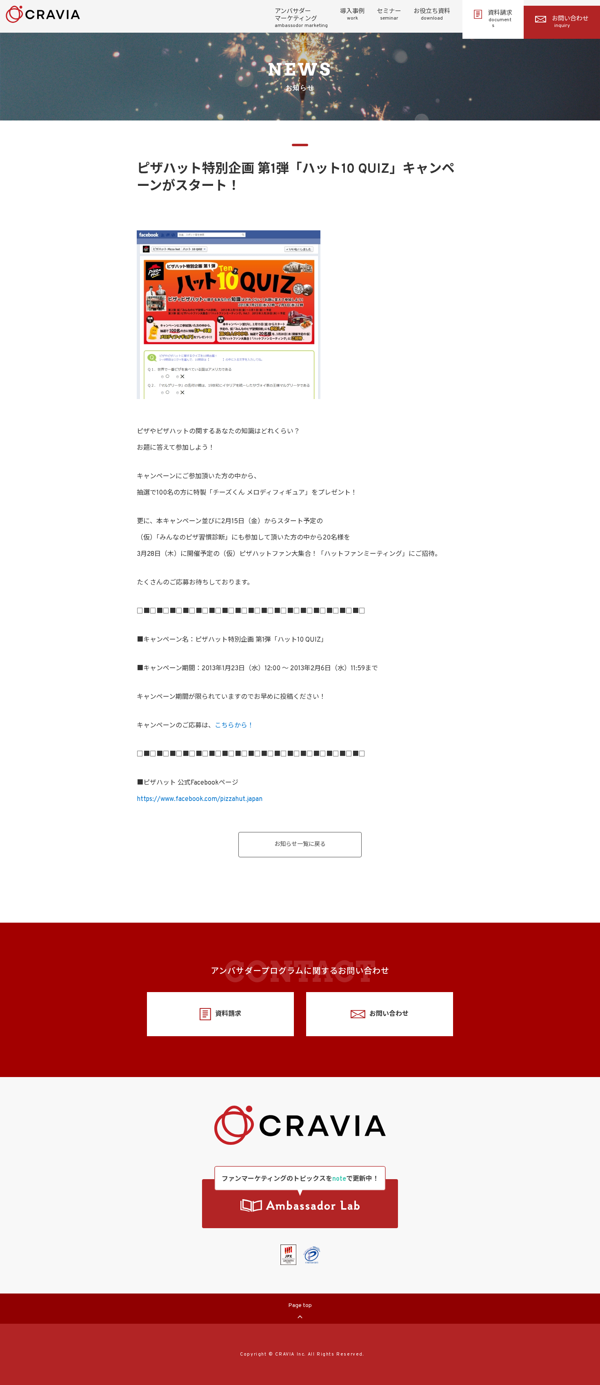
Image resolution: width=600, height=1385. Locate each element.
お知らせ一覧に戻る (300, 844)
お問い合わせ (570, 22)
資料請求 (500, 19)
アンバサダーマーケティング (301, 18)
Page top (300, 1305)
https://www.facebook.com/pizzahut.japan (199, 799)
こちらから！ (234, 726)
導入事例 (352, 15)
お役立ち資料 (431, 15)
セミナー (389, 15)
